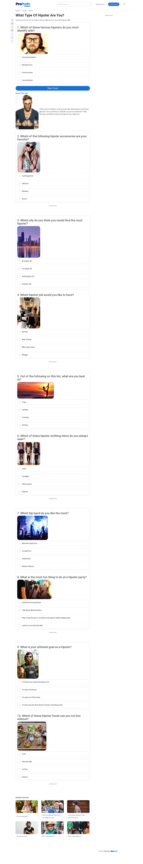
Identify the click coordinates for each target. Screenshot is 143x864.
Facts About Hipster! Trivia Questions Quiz (76, 816)
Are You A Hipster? (22, 816)
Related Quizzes (22, 797)
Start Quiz (52, 88)
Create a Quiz (113, 4)
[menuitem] (100, 5)
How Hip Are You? (22, 836)
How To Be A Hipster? (74, 836)
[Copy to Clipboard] (12, 37)
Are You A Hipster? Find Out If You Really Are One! (51, 816)
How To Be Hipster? (48, 836)
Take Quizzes (99, 4)
